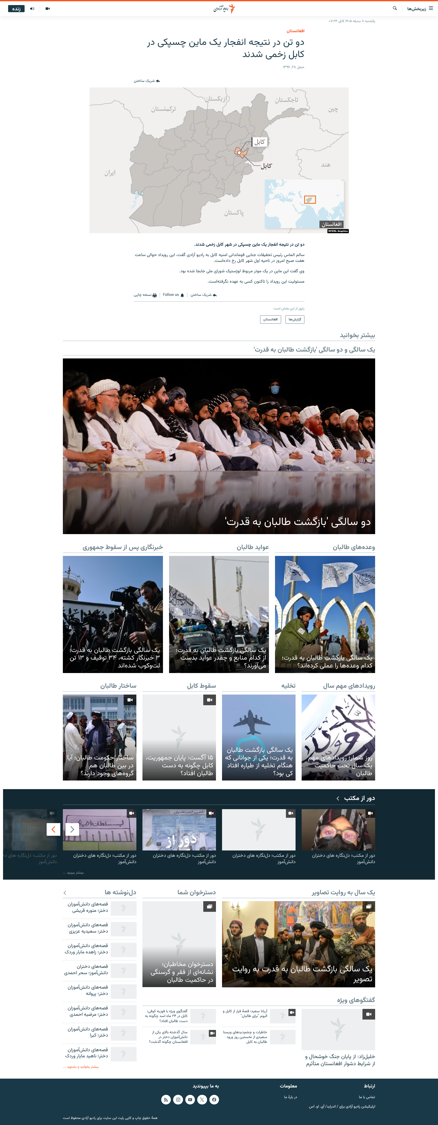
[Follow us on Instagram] (178, 1099)
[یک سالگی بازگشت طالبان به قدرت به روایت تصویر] (298, 944)
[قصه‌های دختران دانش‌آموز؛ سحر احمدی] (124, 971)
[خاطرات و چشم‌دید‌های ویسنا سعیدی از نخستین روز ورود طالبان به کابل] (283, 1037)
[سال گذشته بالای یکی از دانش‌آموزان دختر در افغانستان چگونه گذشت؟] (203, 1037)
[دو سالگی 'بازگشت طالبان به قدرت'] (219, 446)
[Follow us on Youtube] (190, 1099)
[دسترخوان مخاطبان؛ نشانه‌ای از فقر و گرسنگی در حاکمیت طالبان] (179, 944)
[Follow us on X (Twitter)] (202, 1099)
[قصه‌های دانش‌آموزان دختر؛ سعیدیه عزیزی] (124, 929)
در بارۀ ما (290, 1097)
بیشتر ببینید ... (73, 872)
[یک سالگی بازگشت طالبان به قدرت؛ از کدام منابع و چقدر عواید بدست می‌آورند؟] (219, 614)
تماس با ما (367, 1097)
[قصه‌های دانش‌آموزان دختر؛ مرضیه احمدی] (124, 1012)
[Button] (147, 81)
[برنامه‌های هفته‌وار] (32, 9)
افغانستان (295, 31)
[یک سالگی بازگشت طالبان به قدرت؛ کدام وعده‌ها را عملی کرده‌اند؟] (325, 614)
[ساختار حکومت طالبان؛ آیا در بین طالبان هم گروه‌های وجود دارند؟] (99, 738)
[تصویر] (47, 9)
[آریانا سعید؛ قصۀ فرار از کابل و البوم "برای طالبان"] (283, 1016)
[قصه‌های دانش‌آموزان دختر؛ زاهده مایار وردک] (124, 950)
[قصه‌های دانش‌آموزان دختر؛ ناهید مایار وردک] (124, 1054)
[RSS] (166, 1099)
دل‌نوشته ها (120, 893)
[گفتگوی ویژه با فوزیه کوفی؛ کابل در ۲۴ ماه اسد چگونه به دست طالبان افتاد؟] (203, 1016)
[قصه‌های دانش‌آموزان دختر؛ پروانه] (124, 991)
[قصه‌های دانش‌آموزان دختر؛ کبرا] (124, 1033)
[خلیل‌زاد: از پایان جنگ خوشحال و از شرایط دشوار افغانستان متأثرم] (338, 1029)
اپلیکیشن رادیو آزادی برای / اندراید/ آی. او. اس (342, 1107)
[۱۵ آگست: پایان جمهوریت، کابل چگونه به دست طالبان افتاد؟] (179, 738)
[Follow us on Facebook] (214, 1099)
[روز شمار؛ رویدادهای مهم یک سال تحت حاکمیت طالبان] (338, 738)
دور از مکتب (359, 799)
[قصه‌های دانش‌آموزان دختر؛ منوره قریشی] (124, 908)
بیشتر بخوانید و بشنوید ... (81, 1066)
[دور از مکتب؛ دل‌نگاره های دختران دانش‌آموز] (338, 829)
